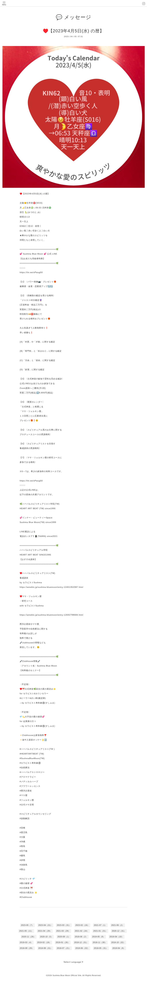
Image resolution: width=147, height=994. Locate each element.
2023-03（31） (64, 925)
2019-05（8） (98, 937)
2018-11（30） (100, 942)
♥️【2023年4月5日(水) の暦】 (73, 30)
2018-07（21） (64, 948)
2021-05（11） (26, 931)
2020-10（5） (46, 937)
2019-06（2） (81, 937)
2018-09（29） (27, 948)
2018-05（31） (101, 948)
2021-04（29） (45, 931)
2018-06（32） (82, 948)
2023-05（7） (27, 925)
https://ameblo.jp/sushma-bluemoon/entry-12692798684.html (51, 615)
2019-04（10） (116, 937)
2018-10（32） (118, 942)
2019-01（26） (63, 942)
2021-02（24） (82, 931)
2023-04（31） (45, 925)
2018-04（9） (118, 948)
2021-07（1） (100, 925)
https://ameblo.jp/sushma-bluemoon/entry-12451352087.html (51, 587)
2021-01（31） (100, 931)
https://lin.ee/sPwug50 (31, 272)
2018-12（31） (81, 942)
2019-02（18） (44, 942)
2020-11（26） (28, 937)
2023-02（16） (82, 925)
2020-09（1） (63, 937)
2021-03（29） (63, 931)
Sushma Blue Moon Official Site (67, 975)
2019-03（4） (26, 942)
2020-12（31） (119, 931)
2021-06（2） (117, 925)
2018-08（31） (45, 948)
